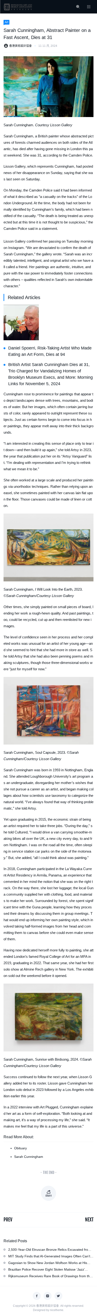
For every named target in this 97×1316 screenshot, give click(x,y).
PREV (8, 1220)
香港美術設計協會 (20, 46)
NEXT (89, 1220)
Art (6, 22)
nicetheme (56, 1310)
